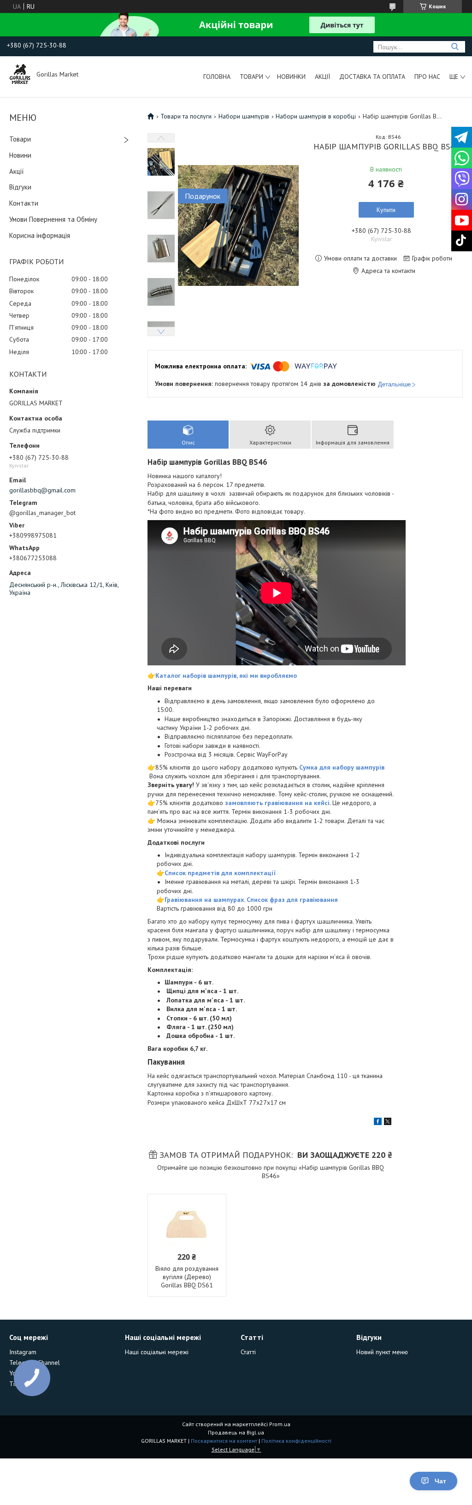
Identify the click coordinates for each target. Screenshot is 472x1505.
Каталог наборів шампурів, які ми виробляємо (226, 675)
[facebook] (378, 1123)
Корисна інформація (39, 235)
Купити (386, 210)
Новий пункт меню (382, 1352)
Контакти (23, 203)
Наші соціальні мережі (157, 1352)
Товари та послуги (186, 116)
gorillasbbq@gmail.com (42, 490)
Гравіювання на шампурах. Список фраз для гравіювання (251, 899)
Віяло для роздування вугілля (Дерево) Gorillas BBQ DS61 (186, 1276)
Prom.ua (279, 1424)
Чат (440, 1481)
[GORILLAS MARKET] (21, 74)
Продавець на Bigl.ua (236, 1432)
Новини (20, 155)
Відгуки (20, 187)
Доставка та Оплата (372, 76)
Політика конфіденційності (296, 1440)
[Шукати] (454, 47)
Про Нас (427, 76)
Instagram (22, 1352)
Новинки (291, 76)
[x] (387, 1123)
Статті (248, 1352)
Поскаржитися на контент (224, 1440)
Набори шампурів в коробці (316, 116)
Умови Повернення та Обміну (53, 219)
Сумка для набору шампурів (341, 767)
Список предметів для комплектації (220, 873)
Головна (216, 76)
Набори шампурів (243, 116)
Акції (322, 76)
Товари (251, 76)
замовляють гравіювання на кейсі (277, 803)
